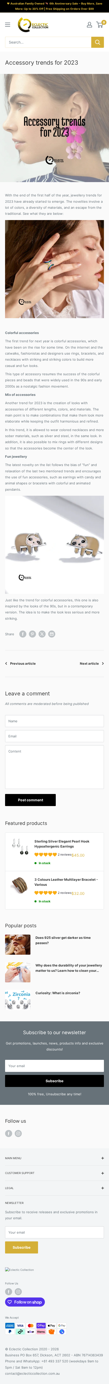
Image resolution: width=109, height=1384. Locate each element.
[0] (100, 25)
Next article (89, 663)
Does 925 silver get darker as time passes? (63, 940)
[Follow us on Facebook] (8, 1133)
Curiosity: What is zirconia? (57, 993)
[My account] (89, 24)
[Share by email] (51, 634)
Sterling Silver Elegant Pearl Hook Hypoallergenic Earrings (61, 843)
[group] (52, 855)
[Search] (97, 42)
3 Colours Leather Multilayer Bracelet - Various (66, 882)
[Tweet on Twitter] (42, 634)
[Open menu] (7, 25)
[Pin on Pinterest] (32, 634)
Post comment (30, 800)
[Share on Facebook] (22, 634)
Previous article (23, 663)
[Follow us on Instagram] (18, 1133)
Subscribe (54, 1081)
